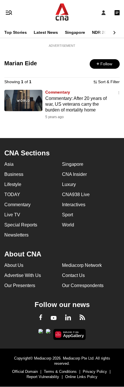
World (68, 224)
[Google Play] (40, 333)
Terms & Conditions (60, 371)
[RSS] (82, 318)
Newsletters (16, 234)
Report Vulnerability (43, 377)
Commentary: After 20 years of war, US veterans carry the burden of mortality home (76, 104)
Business (13, 174)
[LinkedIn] (68, 318)
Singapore (75, 32)
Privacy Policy (95, 371)
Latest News (46, 32)
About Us (13, 265)
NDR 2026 (101, 32)
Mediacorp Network (82, 265)
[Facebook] (40, 318)
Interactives (73, 204)
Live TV (12, 214)
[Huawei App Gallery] (69, 334)
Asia (9, 164)
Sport (67, 214)
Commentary (57, 92)
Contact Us (73, 275)
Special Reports (20, 224)
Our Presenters (19, 285)
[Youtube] (54, 318)
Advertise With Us (22, 275)
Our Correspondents (83, 285)
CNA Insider (74, 174)
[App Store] (48, 333)
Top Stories (15, 32)
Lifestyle (12, 184)
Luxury (69, 184)
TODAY (12, 194)
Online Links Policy (81, 377)
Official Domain (25, 371)
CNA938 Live (76, 194)
